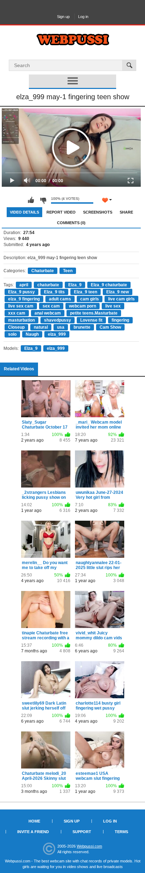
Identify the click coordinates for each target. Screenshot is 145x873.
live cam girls (121, 299)
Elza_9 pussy (21, 291)
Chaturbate (42, 270)
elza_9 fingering (24, 299)
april (23, 284)
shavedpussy (57, 320)
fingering (120, 320)
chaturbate (48, 284)
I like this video (31, 200)
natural (41, 327)
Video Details (24, 212)
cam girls (89, 299)
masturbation (21, 320)
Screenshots (97, 212)
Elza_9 (75, 284)
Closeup (16, 327)
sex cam (51, 306)
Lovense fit (91, 320)
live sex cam (20, 306)
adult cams (60, 299)
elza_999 (57, 334)
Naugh (32, 334)
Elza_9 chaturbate (109, 284)
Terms (121, 832)
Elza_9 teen (85, 291)
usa (60, 327)
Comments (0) (71, 223)
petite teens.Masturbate (94, 313)
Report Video (61, 212)
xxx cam (16, 313)
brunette (82, 327)
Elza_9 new (117, 291)
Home (34, 821)
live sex (113, 306)
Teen (67, 270)
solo (12, 334)
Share (126, 212)
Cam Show (110, 327)
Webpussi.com (89, 846)
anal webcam (47, 313)
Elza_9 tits (54, 291)
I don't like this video (43, 200)
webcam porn (82, 306)
